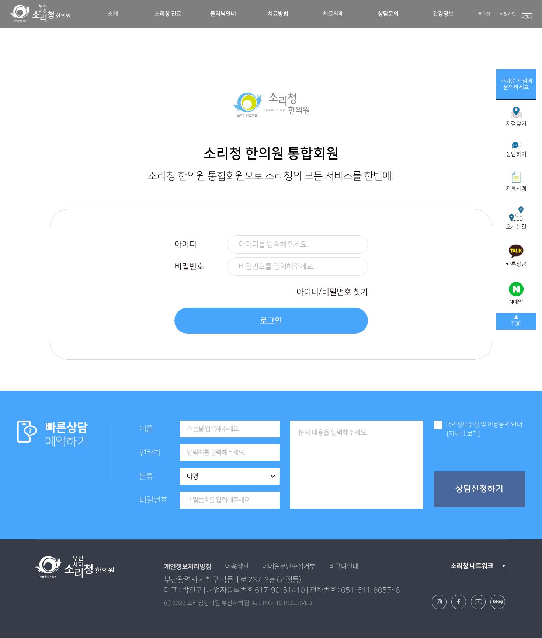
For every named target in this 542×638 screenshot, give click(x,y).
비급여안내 (343, 566)
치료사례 (333, 14)
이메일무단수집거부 (288, 566)
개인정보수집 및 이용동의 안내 (484, 424)
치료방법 (278, 14)
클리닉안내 (223, 14)
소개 (113, 14)
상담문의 (388, 14)
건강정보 (443, 14)
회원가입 (508, 14)
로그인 (484, 14)
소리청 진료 (167, 14)
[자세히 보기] (463, 433)
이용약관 (237, 566)
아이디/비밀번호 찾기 (332, 292)
